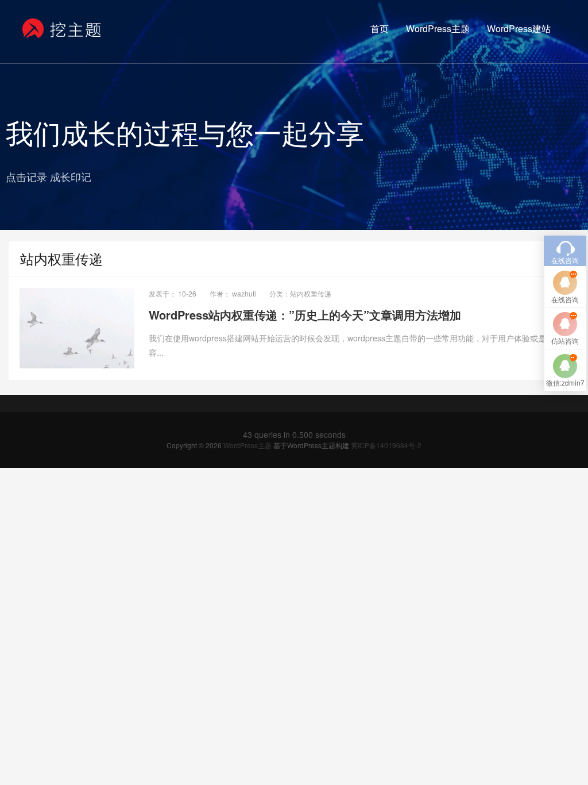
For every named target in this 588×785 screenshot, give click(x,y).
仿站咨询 (565, 340)
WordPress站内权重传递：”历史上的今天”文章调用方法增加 (305, 314)
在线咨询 (565, 299)
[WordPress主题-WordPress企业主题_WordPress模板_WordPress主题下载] (62, 28)
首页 (379, 28)
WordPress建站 (519, 28)
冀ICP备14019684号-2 (386, 445)
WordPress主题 (438, 28)
